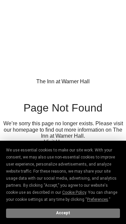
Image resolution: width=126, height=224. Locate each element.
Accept (63, 213)
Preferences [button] (97, 199)
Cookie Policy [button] (74, 192)
